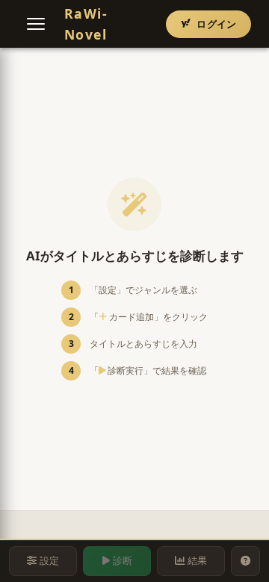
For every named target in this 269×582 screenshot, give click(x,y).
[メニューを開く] (36, 24)
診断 (122, 560)
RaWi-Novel (86, 23)
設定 (49, 560)
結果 (197, 560)
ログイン (216, 24)
